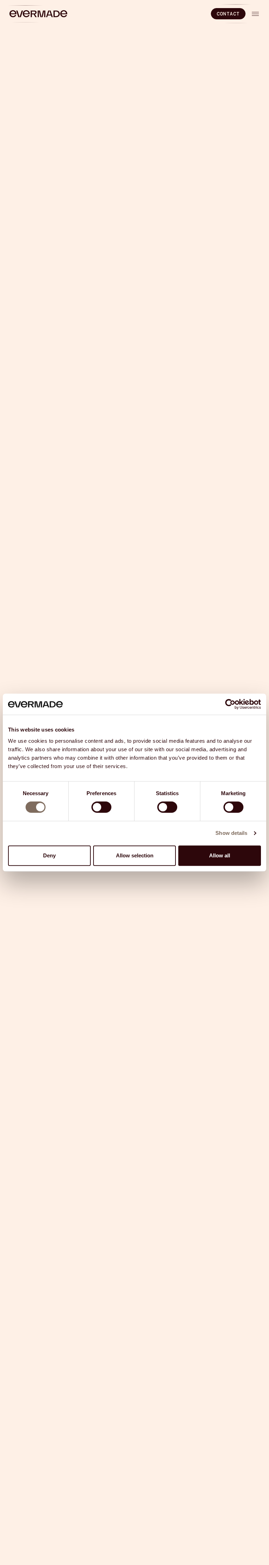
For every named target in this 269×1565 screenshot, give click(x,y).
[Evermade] (38, 14)
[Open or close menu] (255, 14)
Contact (228, 14)
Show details (231, 833)
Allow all (219, 855)
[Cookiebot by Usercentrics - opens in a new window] (230, 704)
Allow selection (134, 855)
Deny (49, 855)
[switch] (101, 807)
